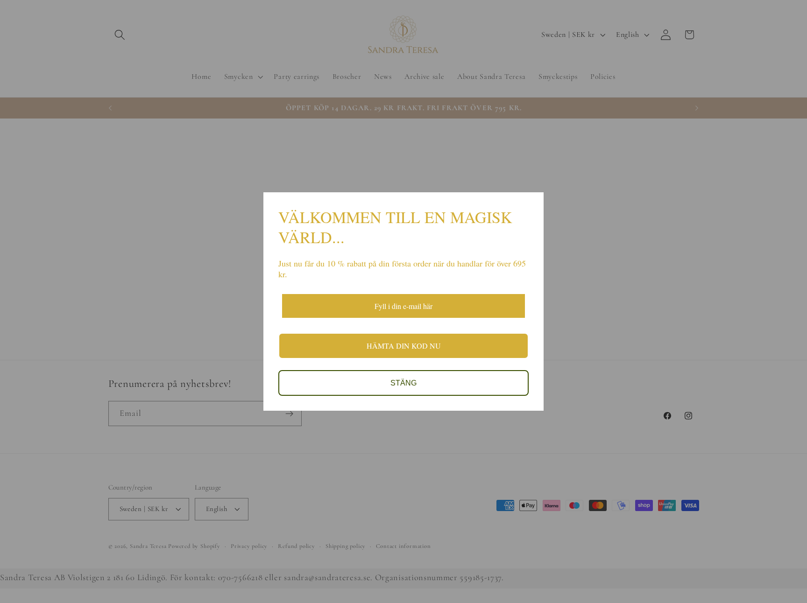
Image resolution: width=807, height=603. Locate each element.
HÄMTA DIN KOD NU (404, 346)
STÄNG (403, 383)
